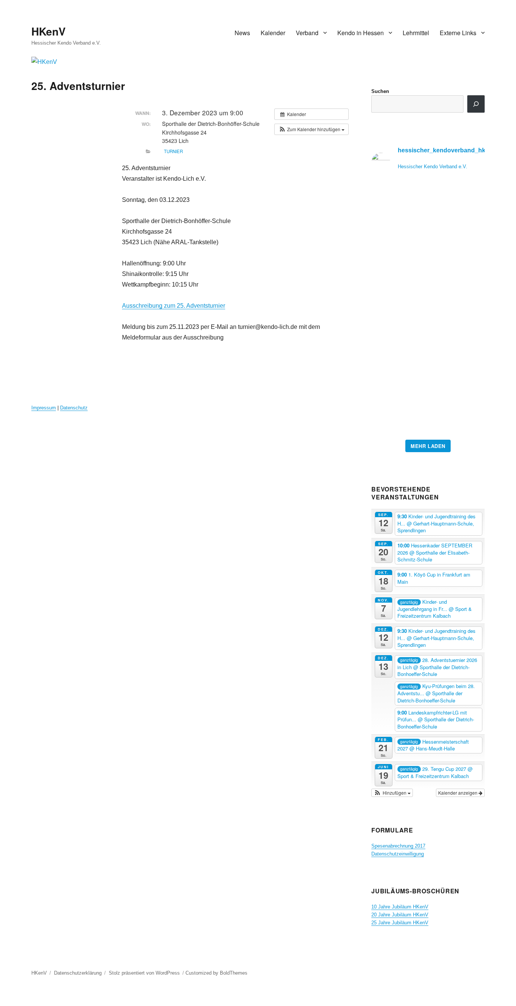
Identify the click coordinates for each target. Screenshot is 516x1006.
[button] (311, 129)
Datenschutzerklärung (78, 973)
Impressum (43, 408)
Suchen (380, 91)
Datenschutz (74, 408)
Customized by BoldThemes (216, 973)
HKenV (48, 31)
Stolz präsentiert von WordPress (144, 973)
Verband (307, 32)
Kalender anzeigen (458, 792)
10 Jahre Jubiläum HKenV (399, 907)
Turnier (173, 151)
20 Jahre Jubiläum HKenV (399, 915)
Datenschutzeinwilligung (397, 854)
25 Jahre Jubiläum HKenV (399, 922)
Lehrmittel (416, 32)
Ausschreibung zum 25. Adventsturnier (173, 305)
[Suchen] (476, 104)
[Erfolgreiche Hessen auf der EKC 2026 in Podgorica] (428, 310)
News (242, 32)
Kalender (273, 32)
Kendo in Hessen (360, 32)
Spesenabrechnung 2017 (398, 846)
